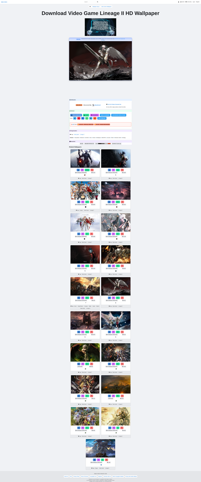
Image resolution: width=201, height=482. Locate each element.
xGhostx (89, 302)
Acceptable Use (93, 476)
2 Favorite (95, 115)
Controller (86, 137)
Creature (86, 306)
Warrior (97, 306)
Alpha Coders (4, 2)
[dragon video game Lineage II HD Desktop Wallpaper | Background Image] (100, 457)
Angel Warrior (80, 306)
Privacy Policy (76, 476)
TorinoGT (88, 369)
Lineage (81, 210)
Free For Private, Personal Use (114, 104)
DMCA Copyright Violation (118, 476)
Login (194, 1)
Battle (90, 306)
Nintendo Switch (118, 137)
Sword (94, 306)
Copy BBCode (101, 118)
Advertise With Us (107, 476)
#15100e (99, 143)
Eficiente (89, 207)
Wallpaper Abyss (95, 6)
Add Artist (79, 105)
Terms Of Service (84, 476)
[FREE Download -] (109, 298)
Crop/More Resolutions (118, 115)
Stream (94, 137)
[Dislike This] (122, 298)
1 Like (86, 115)
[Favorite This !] (113, 298)
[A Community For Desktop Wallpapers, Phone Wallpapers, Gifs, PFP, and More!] (90, 6)
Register (197, 1)
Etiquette (100, 476)
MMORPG (103, 137)
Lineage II (82, 134)
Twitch (112, 137)
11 (118, 201)
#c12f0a (109, 143)
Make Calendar (105, 115)
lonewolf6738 (88, 238)
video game (76, 134)
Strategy (124, 137)
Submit (183, 1)
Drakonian (119, 270)
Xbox (90, 137)
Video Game (84, 178)
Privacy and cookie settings (131, 476)
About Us (66, 476)
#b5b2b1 (106, 143)
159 (88, 169)
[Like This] (117, 428)
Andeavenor (89, 175)
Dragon (96, 468)
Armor (75, 306)
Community (189, 1)
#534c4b (102, 143)
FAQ (71, 476)
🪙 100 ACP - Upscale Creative (85, 124)
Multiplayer (98, 137)
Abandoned (97, 105)
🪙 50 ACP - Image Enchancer (102, 124)
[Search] (97, 2)
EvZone (104, 464)
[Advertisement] (100, 89)
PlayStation (77, 137)
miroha (119, 207)
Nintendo (82, 137)
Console (108, 137)
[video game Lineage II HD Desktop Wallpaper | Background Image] (115, 295)
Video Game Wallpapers (106, 6)
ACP (73, 124)
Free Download (76, 115)
